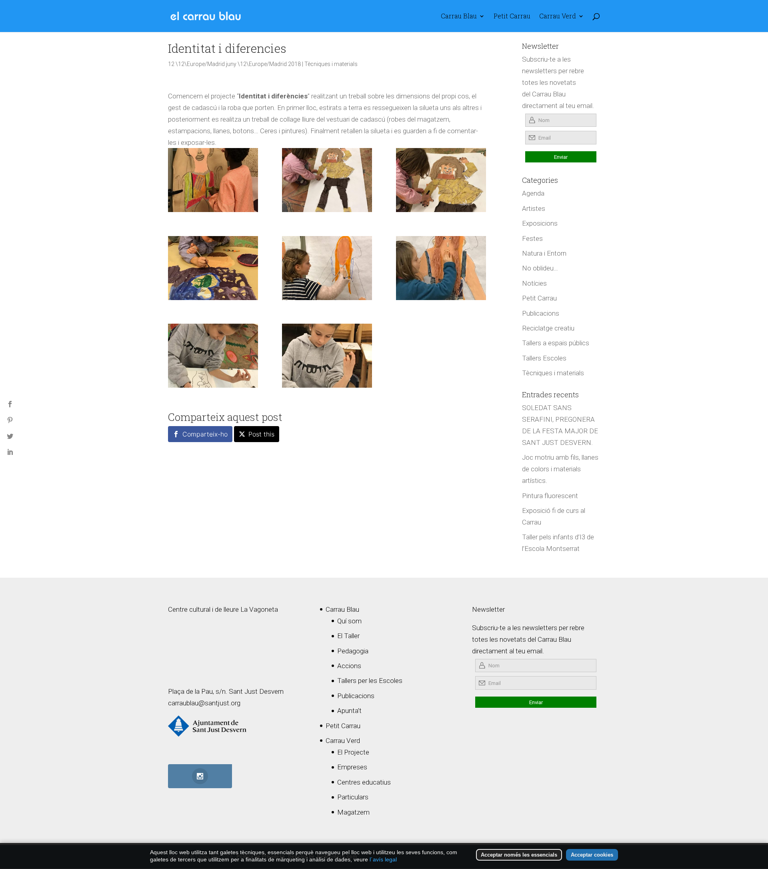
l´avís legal (383, 859)
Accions (349, 666)
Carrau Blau (459, 16)
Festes (532, 238)
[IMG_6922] (441, 180)
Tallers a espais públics (555, 343)
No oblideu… (540, 268)
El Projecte (353, 752)
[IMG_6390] (327, 268)
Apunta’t (349, 711)
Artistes (533, 208)
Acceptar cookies (592, 855)
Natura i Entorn (544, 253)
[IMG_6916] (327, 180)
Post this (261, 434)
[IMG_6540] (327, 356)
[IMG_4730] (213, 180)
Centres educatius (364, 782)
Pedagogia (352, 651)
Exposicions (540, 223)
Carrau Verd (557, 16)
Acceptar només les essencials (519, 855)
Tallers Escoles (544, 358)
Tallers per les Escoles (369, 681)
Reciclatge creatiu (548, 328)
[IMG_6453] (213, 268)
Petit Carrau (512, 16)
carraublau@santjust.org (204, 703)
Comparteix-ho (205, 434)
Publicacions (540, 313)
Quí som (349, 621)
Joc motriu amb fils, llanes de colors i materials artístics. (560, 469)
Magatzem (353, 812)
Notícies (534, 283)
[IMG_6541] (213, 356)
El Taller (348, 636)
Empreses (352, 767)
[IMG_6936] (441, 268)
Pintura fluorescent (550, 496)
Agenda (533, 193)
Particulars (352, 797)
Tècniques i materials (331, 64)
